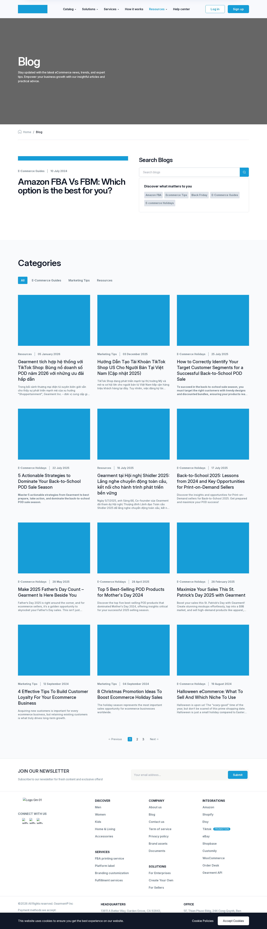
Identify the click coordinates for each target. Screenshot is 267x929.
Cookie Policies (202, 921)
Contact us (156, 822)
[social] (25, 821)
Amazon (208, 807)
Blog (152, 814)
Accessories (104, 836)
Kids (98, 822)
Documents (157, 851)
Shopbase (210, 843)
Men (98, 807)
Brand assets (158, 843)
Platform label (105, 866)
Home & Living (105, 829)
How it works (134, 9)
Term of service (160, 829)
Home (27, 132)
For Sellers (156, 887)
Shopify (208, 814)
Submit (237, 775)
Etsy (206, 822)
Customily (210, 851)
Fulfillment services (109, 880)
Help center (181, 9)
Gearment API (212, 872)
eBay (206, 836)
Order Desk (211, 865)
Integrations (214, 800)
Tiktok (207, 829)
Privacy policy (159, 836)
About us (155, 807)
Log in (215, 9)
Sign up (238, 9)
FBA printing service (109, 858)
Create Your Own (161, 880)
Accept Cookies (233, 921)
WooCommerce (214, 858)
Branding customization (112, 873)
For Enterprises (160, 873)
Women (100, 814)
